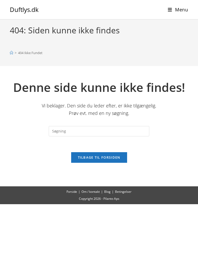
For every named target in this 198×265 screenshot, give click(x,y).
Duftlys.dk (24, 9)
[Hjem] (11, 52)
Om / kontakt (90, 191)
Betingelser (123, 191)
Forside (72, 191)
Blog (107, 191)
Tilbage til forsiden (99, 157)
